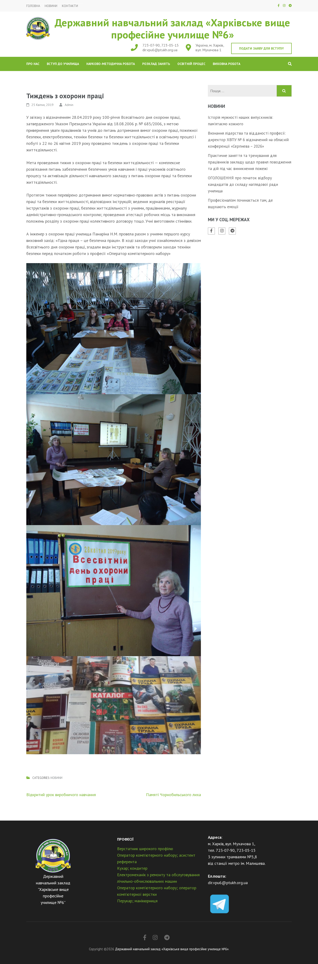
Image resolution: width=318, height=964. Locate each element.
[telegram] (290, 5)
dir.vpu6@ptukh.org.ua (159, 50)
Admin (69, 105)
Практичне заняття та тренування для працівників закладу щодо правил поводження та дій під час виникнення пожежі (249, 162)
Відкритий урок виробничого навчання (61, 794)
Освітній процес (191, 64)
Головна (33, 6)
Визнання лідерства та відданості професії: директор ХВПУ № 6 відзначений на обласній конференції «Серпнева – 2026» (248, 140)
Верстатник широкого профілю (145, 848)
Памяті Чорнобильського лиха (173, 794)
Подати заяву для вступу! (261, 48)
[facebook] (278, 5)
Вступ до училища (63, 64)
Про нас (32, 64)
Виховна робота (226, 64)
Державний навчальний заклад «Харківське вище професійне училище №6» (172, 28)
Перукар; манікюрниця (137, 900)
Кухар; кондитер (132, 868)
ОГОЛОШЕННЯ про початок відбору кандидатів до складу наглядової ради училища (243, 184)
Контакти (70, 6)
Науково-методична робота (110, 64)
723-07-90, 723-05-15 (160, 45)
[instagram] (284, 5)
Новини (51, 6)
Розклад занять (156, 64)
